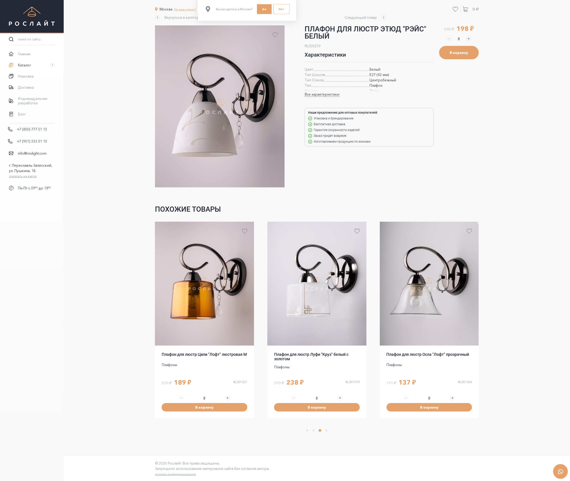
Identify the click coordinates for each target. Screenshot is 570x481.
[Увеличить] (468, 38)
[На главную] (32, 16)
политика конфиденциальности (175, 474)
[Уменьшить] (449, 38)
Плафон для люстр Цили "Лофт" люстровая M (204, 354)
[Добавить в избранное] (275, 34)
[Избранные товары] (455, 9)
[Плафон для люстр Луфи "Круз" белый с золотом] (316, 284)
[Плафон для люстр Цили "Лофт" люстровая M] (204, 284)
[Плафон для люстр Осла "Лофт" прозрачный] (429, 284)
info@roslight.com (32, 153)
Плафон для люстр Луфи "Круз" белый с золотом (311, 356)
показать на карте (23, 176)
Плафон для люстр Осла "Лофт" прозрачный (427, 354)
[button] (179, 17)
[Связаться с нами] (560, 471)
